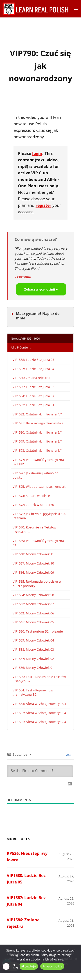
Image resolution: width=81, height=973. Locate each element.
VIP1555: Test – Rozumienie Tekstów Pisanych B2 (39, 679)
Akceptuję (28, 966)
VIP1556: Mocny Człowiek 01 (33, 667)
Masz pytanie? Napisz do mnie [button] (38, 316)
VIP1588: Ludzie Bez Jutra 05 (33, 359)
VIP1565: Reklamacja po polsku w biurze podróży (37, 583)
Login (69, 754)
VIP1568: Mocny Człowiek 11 (33, 554)
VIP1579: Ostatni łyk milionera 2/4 (37, 441)
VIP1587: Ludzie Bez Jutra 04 (33, 369)
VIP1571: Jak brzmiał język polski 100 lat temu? (39, 516)
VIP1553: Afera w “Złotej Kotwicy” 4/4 (39, 703)
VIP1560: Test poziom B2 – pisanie (38, 631)
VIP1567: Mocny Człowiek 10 (33, 563)
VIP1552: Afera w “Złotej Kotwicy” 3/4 (39, 713)
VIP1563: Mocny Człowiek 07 (33, 604)
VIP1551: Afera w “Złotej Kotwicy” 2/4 (39, 722)
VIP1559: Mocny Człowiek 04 (33, 640)
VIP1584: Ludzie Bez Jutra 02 (33, 396)
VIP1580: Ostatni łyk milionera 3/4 (37, 432)
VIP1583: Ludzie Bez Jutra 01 (33, 405)
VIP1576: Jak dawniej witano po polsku (35, 475)
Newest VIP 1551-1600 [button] (25, 338)
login (37, 153)
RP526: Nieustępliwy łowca (27, 856)
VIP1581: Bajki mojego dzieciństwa (38, 423)
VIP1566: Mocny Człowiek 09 (33, 572)
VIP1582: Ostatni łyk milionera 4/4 (37, 414)
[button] (11, 966)
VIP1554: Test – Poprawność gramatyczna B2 (33, 692)
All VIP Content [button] (21, 347)
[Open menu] (76, 8)
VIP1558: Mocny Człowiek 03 (33, 649)
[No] (75, 959)
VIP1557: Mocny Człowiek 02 (33, 659)
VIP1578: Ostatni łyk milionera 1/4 (37, 450)
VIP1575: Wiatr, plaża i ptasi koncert (39, 486)
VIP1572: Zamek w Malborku (33, 505)
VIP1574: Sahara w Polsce (31, 496)
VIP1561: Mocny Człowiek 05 (33, 622)
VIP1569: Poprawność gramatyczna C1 (38, 543)
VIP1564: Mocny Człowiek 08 (33, 595)
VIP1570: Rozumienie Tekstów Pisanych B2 (34, 529)
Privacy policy (52, 966)
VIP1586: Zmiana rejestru (31, 378)
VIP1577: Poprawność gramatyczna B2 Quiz (38, 462)
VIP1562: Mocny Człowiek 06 (33, 613)
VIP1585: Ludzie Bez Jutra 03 (33, 387)
